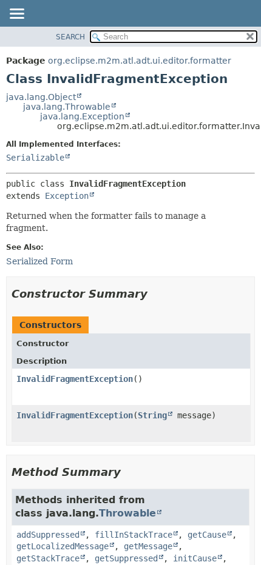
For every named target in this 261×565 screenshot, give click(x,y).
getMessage (148, 546)
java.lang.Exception (82, 116)
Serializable (35, 157)
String (152, 415)
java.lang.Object (41, 97)
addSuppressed (48, 535)
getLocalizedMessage (62, 546)
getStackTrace (48, 558)
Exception (67, 196)
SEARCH (70, 37)
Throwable (127, 513)
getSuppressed (126, 558)
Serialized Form (39, 261)
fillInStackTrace (133, 535)
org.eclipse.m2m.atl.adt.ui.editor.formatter (139, 60)
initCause (195, 558)
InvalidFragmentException (74, 379)
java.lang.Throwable (66, 107)
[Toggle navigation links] (16, 14)
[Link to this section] (156, 293)
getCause (207, 535)
